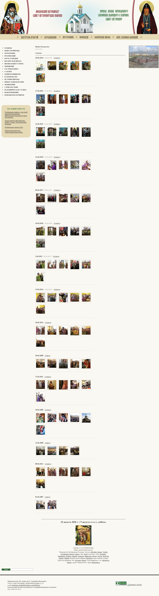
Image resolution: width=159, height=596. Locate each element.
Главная (8, 48)
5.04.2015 (38, 256)
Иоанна (68, 556)
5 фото (47, 356)
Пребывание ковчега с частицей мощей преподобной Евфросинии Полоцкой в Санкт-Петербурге (16, 114)
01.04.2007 (39, 497)
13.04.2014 (39, 289)
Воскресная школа (12, 61)
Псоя (85, 554)
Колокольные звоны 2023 (14, 127)
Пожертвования (11, 92)
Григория (89, 558)
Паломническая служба (15, 90)
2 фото (47, 497)
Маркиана (61, 556)
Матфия (94, 552)
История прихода (12, 79)
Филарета (105, 560)
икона (100, 552)
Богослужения (11, 58)
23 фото (57, 58)
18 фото (57, 157)
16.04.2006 (39, 410)
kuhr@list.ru (36, 585)
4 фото (47, 443)
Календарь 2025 (10, 77)
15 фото (57, 190)
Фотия (94, 556)
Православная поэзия (14, 82)
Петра (100, 556)
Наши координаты (12, 74)
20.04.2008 (39, 356)
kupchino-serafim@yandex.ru (22, 585)
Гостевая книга (11, 69)
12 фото (57, 124)
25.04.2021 (39, 124)
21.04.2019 (39, 157)
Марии (66, 558)
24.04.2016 (39, 223)
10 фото (57, 223)
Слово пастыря (11, 87)
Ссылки (8, 71)
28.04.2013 (39, 322)
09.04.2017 (39, 190)
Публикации (10, 56)
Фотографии (9, 53)
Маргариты (96, 562)
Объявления (9, 85)
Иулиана (103, 554)
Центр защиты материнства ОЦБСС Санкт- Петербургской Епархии (15, 122)
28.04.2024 (39, 58)
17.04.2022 (39, 91)
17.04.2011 (39, 377)
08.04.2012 (39, 464)
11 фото (48, 410)
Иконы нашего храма (13, 64)
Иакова (74, 556)
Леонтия (106, 556)
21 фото (57, 91)
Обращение (9, 66)
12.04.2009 (39, 443)
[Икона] (83, 545)
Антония (78, 560)
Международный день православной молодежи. (14, 131)
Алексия (81, 556)
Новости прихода (12, 51)
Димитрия (88, 556)
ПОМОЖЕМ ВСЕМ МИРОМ (14, 95)
